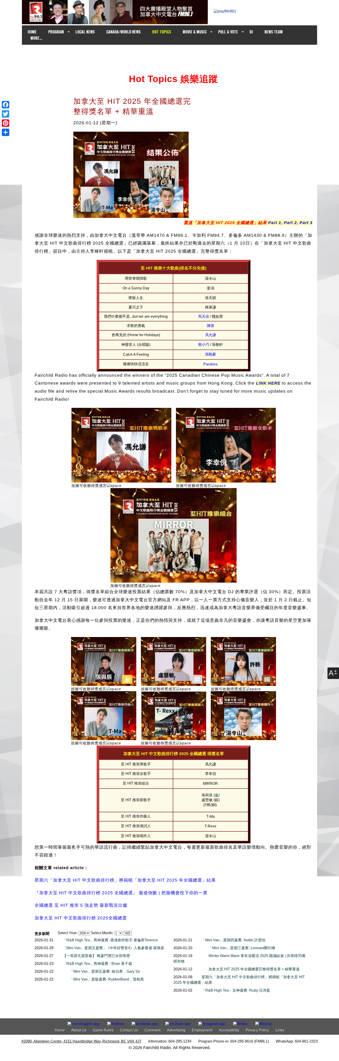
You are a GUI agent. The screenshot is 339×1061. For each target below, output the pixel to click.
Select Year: (67, 933)
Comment (153, 1030)
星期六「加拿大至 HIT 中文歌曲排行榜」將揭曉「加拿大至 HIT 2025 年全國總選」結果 (125, 880)
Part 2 (289, 222)
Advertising (176, 1030)
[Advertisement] (174, 53)
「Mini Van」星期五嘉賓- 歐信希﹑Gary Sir (105, 971)
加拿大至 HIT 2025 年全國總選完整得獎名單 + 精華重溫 (254, 969)
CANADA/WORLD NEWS (123, 32)
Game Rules (103, 1030)
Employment (202, 1030)
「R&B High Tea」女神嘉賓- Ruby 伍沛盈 (236, 990)
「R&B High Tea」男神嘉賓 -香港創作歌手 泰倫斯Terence (110, 940)
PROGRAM (56, 32)
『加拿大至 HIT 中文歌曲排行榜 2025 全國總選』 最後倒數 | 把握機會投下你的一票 (121, 892)
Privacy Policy (257, 1030)
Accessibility (229, 1030)
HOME (32, 32)
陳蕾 (210, 326)
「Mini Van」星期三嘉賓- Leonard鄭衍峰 (241, 948)
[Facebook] (5, 104)
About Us (78, 1030)
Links (280, 1030)
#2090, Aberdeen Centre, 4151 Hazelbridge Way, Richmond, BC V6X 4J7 (81, 1041)
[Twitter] (5, 114)
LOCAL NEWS (85, 32)
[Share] (5, 132)
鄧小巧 (203, 345)
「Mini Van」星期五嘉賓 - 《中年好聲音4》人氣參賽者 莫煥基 (113, 948)
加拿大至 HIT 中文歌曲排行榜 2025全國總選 (81, 918)
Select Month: (102, 933)
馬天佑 (203, 316)
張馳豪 (210, 354)
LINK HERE (268, 383)
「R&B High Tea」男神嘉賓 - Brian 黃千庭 (97, 964)
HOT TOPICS (161, 32)
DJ (251, 32)
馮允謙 (210, 335)
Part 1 (274, 222)
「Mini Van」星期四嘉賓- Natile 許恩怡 (233, 940)
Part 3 (306, 222)
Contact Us (129, 1030)
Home (60, 1030)
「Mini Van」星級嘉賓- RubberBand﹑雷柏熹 (107, 979)
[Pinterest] (5, 123)
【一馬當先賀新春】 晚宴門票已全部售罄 (96, 956)
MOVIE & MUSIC (195, 32)
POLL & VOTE (228, 32)
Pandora (210, 364)
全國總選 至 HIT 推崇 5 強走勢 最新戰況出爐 (81, 905)
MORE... (36, 38)
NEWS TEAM (274, 32)
